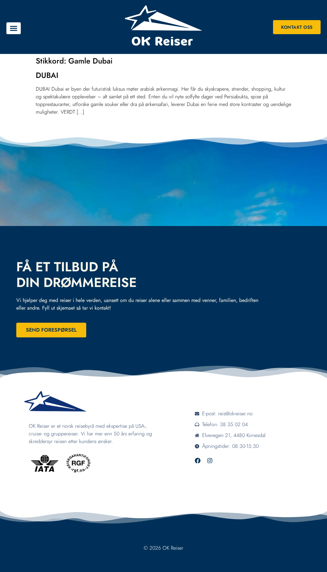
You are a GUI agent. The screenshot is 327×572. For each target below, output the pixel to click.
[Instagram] (210, 460)
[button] (13, 28)
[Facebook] (198, 460)
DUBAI (47, 75)
